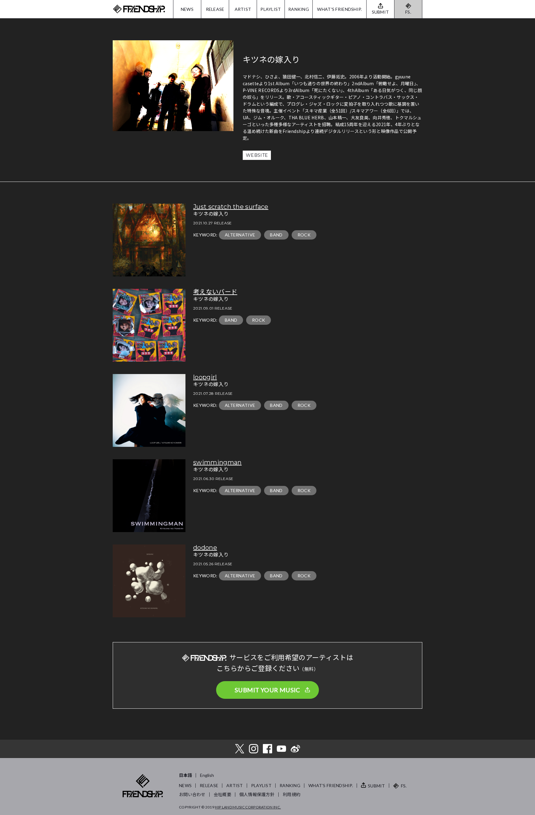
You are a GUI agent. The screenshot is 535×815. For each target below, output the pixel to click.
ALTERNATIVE (240, 234)
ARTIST (243, 9)
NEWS (187, 9)
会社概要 (222, 794)
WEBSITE (257, 155)
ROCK (304, 234)
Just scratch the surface (230, 206)
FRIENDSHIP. (139, 9)
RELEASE (215, 9)
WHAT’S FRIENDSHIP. (330, 785)
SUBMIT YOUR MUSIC (267, 690)
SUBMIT (376, 785)
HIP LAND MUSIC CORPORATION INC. (248, 807)
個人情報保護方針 (257, 794)
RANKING (298, 9)
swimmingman (217, 462)
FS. (408, 12)
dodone (205, 547)
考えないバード (215, 292)
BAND (276, 234)
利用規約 (291, 794)
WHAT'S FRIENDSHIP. (339, 9)
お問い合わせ (192, 794)
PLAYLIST (270, 9)
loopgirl (205, 377)
